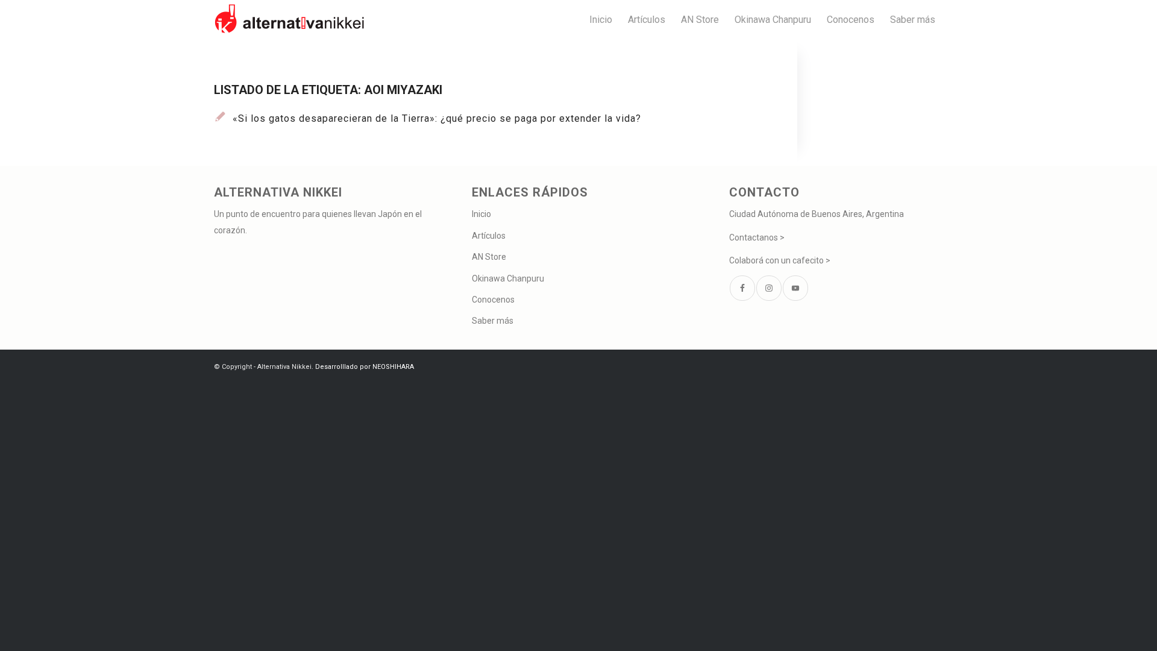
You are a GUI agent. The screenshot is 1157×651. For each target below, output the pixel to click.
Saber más (492, 321)
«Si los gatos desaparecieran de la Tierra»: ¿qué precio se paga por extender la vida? (437, 118)
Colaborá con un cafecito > (779, 260)
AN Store (489, 257)
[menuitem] (601, 19)
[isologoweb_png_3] (289, 19)
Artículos (489, 236)
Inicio (481, 214)
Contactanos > (757, 237)
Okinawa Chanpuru (508, 278)
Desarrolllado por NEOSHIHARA (364, 367)
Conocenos (493, 299)
